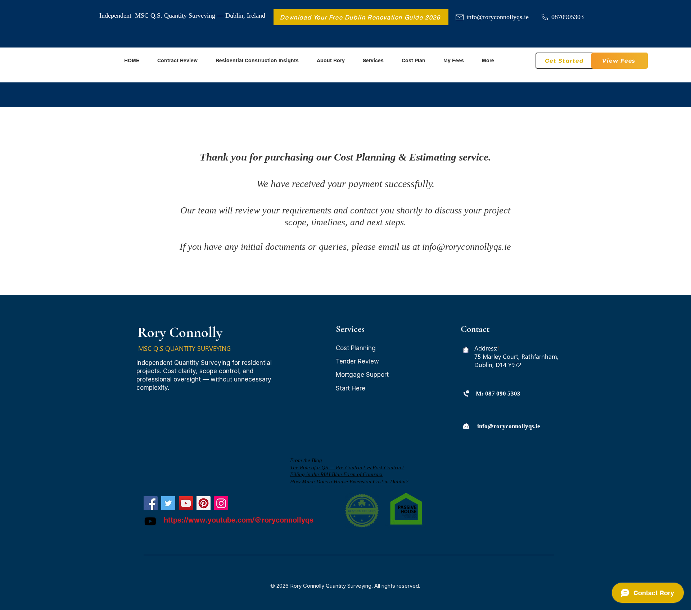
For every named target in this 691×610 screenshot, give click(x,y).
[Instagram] (221, 503)
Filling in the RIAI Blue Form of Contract (336, 474)
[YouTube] (186, 503)
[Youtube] (150, 521)
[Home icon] (465, 349)
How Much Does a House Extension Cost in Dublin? (349, 481)
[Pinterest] (204, 503)
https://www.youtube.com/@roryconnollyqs (238, 520)
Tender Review (357, 361)
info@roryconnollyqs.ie (497, 17)
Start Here (350, 388)
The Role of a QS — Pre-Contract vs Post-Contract (347, 467)
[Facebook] (151, 503)
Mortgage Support (362, 374)
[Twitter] (168, 503)
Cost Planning (356, 348)
